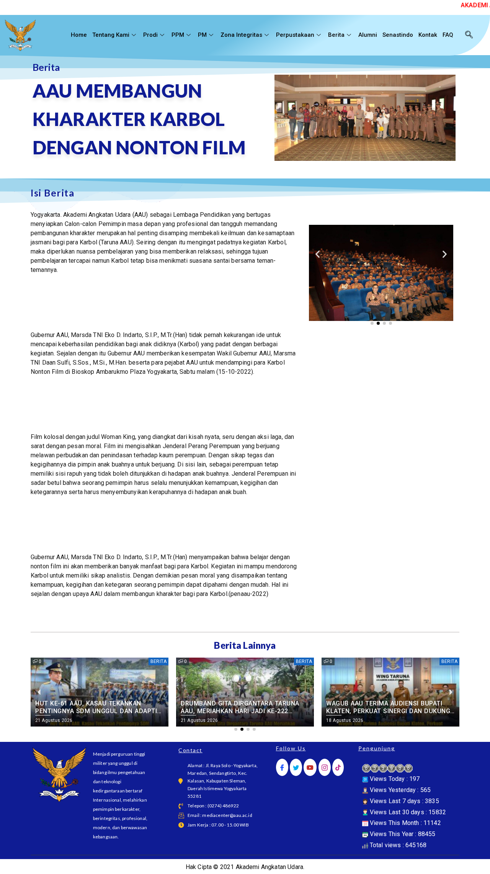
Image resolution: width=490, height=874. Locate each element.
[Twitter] (296, 767)
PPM (178, 34)
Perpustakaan (295, 34)
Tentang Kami (110, 34)
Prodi (150, 34)
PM (202, 34)
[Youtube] (310, 767)
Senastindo (397, 34)
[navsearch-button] (469, 35)
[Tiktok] (338, 767)
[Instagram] (324, 767)
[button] (317, 254)
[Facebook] (282, 767)
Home (79, 34)
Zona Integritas (241, 34)
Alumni (367, 34)
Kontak (427, 34)
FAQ (448, 34)
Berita (336, 34)
